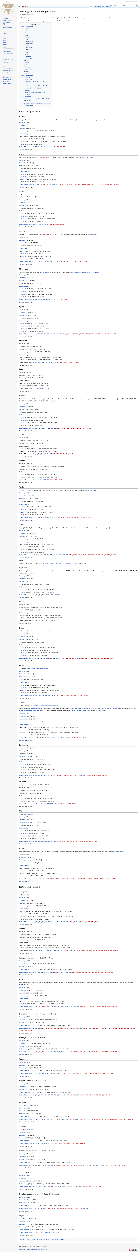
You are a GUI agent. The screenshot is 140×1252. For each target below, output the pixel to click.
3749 (77, 1028)
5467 (70, 555)
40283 (112, 1052)
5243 (66, 950)
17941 (74, 950)
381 (38, 658)
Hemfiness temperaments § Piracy (37, 668)
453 (42, 299)
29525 (96, 1095)
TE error (61, 21)
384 (41, 334)
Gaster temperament (35, 195)
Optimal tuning (23, 969)
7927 (49, 1208)
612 (50, 147)
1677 (54, 1073)
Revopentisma (31, 748)
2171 (55, 1119)
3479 (70, 1028)
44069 (111, 972)
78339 (30, 1030)
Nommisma (30, 1129)
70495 (96, 334)
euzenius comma (112, 399)
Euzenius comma (32, 1105)
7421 (66, 658)
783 (44, 658)
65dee (35, 480)
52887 (89, 555)
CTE (30, 969)
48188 (104, 1073)
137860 (112, 658)
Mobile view (44, 1249)
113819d (98, 775)
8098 (55, 804)
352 (36, 428)
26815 (111, 184)
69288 (98, 555)
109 (38, 184)
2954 (55, 620)
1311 (47, 555)
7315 (72, 261)
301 (43, 922)
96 (38, 147)
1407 (56, 922)
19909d (60, 480)
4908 (68, 334)
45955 (73, 334)
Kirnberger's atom (36, 708)
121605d (74, 804)
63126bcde (96, 950)
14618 (80, 775)
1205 (47, 1006)
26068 (74, 972)
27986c (116, 184)
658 (44, 517)
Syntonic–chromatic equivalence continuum (40, 631)
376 (44, 147)
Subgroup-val (23, 756)
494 (47, 147)
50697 (99, 1006)
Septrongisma (31, 1218)
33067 (89, 775)
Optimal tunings (24, 133)
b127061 (89, 879)
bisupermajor (98, 120)
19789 (84, 184)
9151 (85, 1006)
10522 (68, 841)
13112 (62, 454)
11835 (68, 1143)
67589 (105, 1095)
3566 (70, 972)
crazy (106, 120)
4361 (93, 1028)
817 (47, 184)
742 (44, 950)
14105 (88, 922)
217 (37, 922)
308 (37, 595)
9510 (61, 775)
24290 (79, 950)
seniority (93, 490)
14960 (73, 1143)
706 (51, 775)
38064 (100, 1095)
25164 (80, 737)
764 (37, 972)
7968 (59, 841)
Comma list (22, 125)
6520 (66, 299)
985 (40, 1006)
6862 (54, 454)
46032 (85, 737)
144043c (107, 555)
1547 (55, 555)
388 (41, 658)
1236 (55, 1052)
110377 (81, 428)
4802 (104, 1028)
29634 (83, 972)
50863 (77, 334)
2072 (47, 595)
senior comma (46, 490)
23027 (103, 1119)
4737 (62, 299)
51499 (90, 1186)
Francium (45, 563)
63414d (109, 1006)
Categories (23, 1239)
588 (41, 737)
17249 (87, 1095)
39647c (86, 261)
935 (50, 184)
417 (39, 428)
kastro (91, 157)
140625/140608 (31, 375)
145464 (121, 1165)
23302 (98, 184)
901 (54, 334)
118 (41, 147)
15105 (66, 184)
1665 (59, 555)
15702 (130, 1028)
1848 (48, 804)
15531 (125, 1028)
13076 (77, 841)
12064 (71, 775)
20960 (88, 184)
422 (47, 334)
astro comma (45, 157)
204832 (86, 695)
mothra (122, 851)
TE (22, 1001)
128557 (81, 695)
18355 (79, 658)
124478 (94, 1186)
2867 (51, 1028)
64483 (85, 517)
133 (34, 595)
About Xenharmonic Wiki (33, 1249)
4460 (71, 1165)
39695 (66, 517)
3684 (66, 555)
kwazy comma (45, 120)
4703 (100, 1028)
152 (44, 261)
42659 (116, 1119)
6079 (45, 1208)
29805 (88, 972)
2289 (54, 972)
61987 (116, 1052)
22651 (83, 658)
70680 (89, 517)
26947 (88, 658)
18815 (68, 428)
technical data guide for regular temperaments (110, 18)
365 (38, 334)
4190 (89, 1028)
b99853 (83, 879)
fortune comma (38, 399)
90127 (114, 334)
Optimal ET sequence (25, 147)
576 (38, 737)
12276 (67, 737)
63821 (93, 555)
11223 (60, 804)
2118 (51, 972)
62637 (21, 1030)
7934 (64, 147)
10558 (121, 1028)
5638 (59, 428)
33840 (90, 1073)
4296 (58, 658)
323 (39, 695)
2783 (81, 1052)
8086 (55, 480)
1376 (51, 1006)
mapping (30, 756)
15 (33, 261)
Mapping (21, 128)
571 (48, 775)
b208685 (107, 879)
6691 (58, 362)
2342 (58, 1119)
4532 (96, 1028)
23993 (67, 695)
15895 (84, 775)
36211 (66, 454)
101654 (130, 1119)
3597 (67, 1165)
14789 (76, 1186)
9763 (70, 658)
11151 (83, 922)
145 (38, 517)
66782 (102, 658)
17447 (75, 184)
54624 (71, 1208)
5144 (112, 1028)
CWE (22, 141)
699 (44, 184)
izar (42, 982)
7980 (58, 595)
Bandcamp (59, 563)
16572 (71, 737)
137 (41, 261)
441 (51, 261)
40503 (106, 972)
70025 (76, 1208)
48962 (93, 775)
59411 (108, 1073)
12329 (93, 1052)
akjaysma (22, 573)
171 (41, 517)
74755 (102, 555)
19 (33, 334)
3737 (51, 480)
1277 (54, 775)
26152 (107, 1119)
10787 (66, 775)
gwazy (91, 120)
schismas (71, 708)
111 (34, 224)
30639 (83, 950)
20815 (91, 1095)
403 (44, 334)
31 (33, 775)
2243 (46, 362)
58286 (80, 517)
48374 (107, 1165)
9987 (57, 454)
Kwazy (31, 14)
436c (37, 804)
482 (42, 428)
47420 (84, 555)
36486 (75, 555)
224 (37, 224)
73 (36, 775)
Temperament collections (58, 1239)
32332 (81, 261)
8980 (81, 1006)
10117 (116, 1028)
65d (34, 454)
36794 (69, 804)
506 (45, 299)
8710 (82, 1095)
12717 (90, 1006)
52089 (76, 517)
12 (33, 737)
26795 (77, 1143)
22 (33, 147)
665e (40, 950)
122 (38, 261)
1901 (50, 224)
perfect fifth (77, 710)
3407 (66, 1028)
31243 (92, 658)
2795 (47, 1028)
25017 (76, 261)
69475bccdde (104, 950)
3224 (62, 972)
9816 (61, 362)
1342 (53, 147)
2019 (66, 1006)
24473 (102, 184)
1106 (52, 922)
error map (24, 139)
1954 (50, 658)
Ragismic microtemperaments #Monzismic (86, 272)
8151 (63, 428)
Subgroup (22, 122)
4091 (85, 1028)
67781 (26, 1030)
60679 (86, 334)
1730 (43, 1119)
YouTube (67, 563)
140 (34, 922)
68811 (125, 1119)
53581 (86, 841)
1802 (42, 362)
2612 (77, 1052)
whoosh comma (46, 234)
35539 (97, 658)
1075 (40, 555)
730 (54, 261)
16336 (93, 1119)
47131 (94, 1006)
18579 (103, 1052)
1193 (44, 555)
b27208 (78, 879)
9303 (79, 922)
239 (36, 695)
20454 (97, 922)
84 (33, 695)
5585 (42, 1208)
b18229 (73, 879)
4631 (74, 1165)
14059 (74, 658)
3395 (58, 950)
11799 (72, 841)
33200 (92, 972)
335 (40, 224)
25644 (107, 184)
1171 (57, 184)
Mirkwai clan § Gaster (33, 197)
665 (45, 841)
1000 (51, 517)
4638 (61, 147)
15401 (58, 695)
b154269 (95, 879)
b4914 (57, 879)
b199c (40, 879)
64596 (77, 428)
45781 (72, 428)
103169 (85, 1208)
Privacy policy (22, 1249)
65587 (91, 334)
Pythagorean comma (111, 708)
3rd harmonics (77, 528)
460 (41, 388)
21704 (107, 1052)
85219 (109, 334)
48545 (112, 1165)
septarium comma (59, 571)
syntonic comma (83, 708)
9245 (63, 841)
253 (39, 841)
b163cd (35, 879)
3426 (63, 1165)
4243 (68, 261)
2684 (50, 362)
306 (42, 841)
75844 (71, 362)
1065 (47, 1052)
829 (47, 517)
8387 (57, 224)
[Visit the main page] (8, 7)
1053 (53, 184)
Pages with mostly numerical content (38, 1239)
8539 (78, 1095)
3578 (74, 1028)
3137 (58, 1028)
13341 (75, 775)
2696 (43, 1028)
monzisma (46, 272)
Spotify (51, 563)
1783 (58, 299)
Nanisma (30, 814)
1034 (43, 1006)
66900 (116, 1165)
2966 (55, 1028)
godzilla (114, 851)
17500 (92, 922)
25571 (64, 804)
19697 (62, 695)
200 (36, 841)
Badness (21, 149)
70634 (113, 1073)
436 (45, 775)
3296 (57, 147)
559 (43, 224)
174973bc (88, 428)
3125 (64, 334)
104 (39, 775)
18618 (79, 184)
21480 (62, 1208)
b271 (48, 879)
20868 (76, 737)
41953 (79, 555)
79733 (95, 841)
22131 (93, 184)
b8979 (68, 879)
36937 (102, 972)
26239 (79, 972)
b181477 (101, 879)
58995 (121, 1119)
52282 (71, 695)
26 (33, 517)
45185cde (89, 950)
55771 (82, 334)
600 (44, 737)
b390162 (113, 879)
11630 (62, 224)
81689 (80, 1208)
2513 (55, 428)
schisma (87, 710)
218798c (113, 555)
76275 (76, 695)
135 (42, 775)
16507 (66, 362)
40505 (81, 841)
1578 (70, 1052)
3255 (59, 1165)
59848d (104, 1006)
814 (37, 1006)
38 (33, 362)
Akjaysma (30, 894)
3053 (55, 1095)
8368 (74, 1095)
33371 (97, 972)
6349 (75, 922)
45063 (99, 1073)
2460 (51, 737)
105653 (110, 1095)
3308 (62, 1028)
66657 (90, 841)
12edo (99, 710)
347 (36, 299)
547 (45, 428)
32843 (112, 1119)
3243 (54, 224)
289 (47, 261)
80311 (105, 334)
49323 (71, 454)
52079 (134, 1028)
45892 (71, 517)
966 (49, 922)
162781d (105, 775)
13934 (61, 184)
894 (40, 1052)
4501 (62, 950)
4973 (108, 1028)
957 (37, 555)
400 (39, 299)
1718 (58, 1006)
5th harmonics (90, 528)
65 (33, 428)
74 (36, 147)
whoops (94, 234)
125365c (76, 362)
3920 (81, 1028)
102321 (106, 658)
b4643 (52, 879)
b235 (44, 879)
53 (33, 299)
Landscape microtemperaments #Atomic (46, 705)
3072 (64, 261)
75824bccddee (113, 950)
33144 (85, 1186)
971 (48, 841)
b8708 (63, 879)
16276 (70, 184)
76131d (114, 1006)
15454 (98, 1052)
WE (22, 136)
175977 (100, 1186)
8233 (58, 775)
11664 (98, 1165)
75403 (100, 334)
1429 (51, 555)
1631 (43, 595)
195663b (82, 1143)
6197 (62, 517)
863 (37, 1052)
